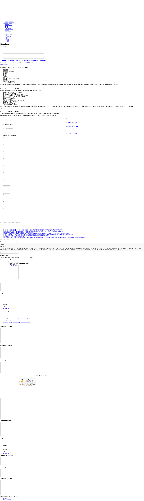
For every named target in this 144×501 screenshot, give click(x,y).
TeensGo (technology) (9, 21)
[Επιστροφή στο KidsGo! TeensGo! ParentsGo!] (9, 290)
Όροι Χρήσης (5, 498)
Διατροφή (6, 26)
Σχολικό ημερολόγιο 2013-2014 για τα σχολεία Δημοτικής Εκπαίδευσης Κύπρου (23, 60)
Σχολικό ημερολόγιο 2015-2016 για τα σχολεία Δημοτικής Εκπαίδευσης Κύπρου (47, 230)
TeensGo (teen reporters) (9, 22)
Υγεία (6, 38)
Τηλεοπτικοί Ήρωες (8, 34)
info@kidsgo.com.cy (13, 265)
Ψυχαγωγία (7, 40)
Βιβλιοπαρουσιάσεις (8, 25)
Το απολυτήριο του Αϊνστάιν (19, 236)
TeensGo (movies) (8, 18)
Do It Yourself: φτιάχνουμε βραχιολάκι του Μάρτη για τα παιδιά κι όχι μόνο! (16, 322)
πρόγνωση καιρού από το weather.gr (27, 385)
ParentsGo (7, 24)
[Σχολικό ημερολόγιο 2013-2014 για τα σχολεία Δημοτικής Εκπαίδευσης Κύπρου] (6, 64)
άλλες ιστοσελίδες (8, 4)
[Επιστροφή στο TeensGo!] (9, 357)
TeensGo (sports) (8, 20)
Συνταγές (6, 35)
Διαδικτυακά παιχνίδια (9, 5)
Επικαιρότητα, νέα (8, 31)
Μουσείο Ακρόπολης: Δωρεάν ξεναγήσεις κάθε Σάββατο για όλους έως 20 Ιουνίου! (48, 231)
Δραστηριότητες (8, 28)
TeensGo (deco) (8, 10)
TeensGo (4, 8)
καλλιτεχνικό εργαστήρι (9, 7)
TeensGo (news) (8, 19)
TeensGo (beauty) (8, 9)
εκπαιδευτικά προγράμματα (10, 6)
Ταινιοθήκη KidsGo (8, 36)
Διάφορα (6, 27)
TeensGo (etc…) (8, 11)
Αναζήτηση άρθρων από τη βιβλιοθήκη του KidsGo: (9, 257)
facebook (7, 241)
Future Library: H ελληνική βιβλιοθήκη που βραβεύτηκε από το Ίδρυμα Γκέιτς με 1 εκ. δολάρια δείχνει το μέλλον (65, 237)
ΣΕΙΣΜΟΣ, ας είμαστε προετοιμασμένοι (25, 232)
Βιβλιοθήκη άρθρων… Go (7, 23)
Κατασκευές (7, 32)
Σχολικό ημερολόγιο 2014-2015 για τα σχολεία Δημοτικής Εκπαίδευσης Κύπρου (47, 229)
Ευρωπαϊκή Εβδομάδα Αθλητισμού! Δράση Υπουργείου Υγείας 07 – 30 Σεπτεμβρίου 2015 (52, 233)
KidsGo (4, 2)
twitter (14, 241)
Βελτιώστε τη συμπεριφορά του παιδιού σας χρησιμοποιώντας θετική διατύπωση (17, 318)
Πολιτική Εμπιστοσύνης (7, 499)
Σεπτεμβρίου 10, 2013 (17, 62)
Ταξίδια (6, 37)
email (20, 241)
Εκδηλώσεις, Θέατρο (9, 29)
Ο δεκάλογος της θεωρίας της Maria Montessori (11, 320)
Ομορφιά (6, 33)
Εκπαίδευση (7, 30)
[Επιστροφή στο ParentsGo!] (9, 372)
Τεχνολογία (7, 39)
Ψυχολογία (7, 41)
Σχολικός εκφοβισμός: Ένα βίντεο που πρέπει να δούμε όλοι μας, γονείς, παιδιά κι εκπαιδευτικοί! (55, 234)
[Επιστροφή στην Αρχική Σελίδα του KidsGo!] (6, 494)
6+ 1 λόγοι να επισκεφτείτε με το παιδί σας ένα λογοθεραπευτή (37, 235)
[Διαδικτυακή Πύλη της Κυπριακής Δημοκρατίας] (9, 418)
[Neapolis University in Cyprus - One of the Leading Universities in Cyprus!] (8, 435)
